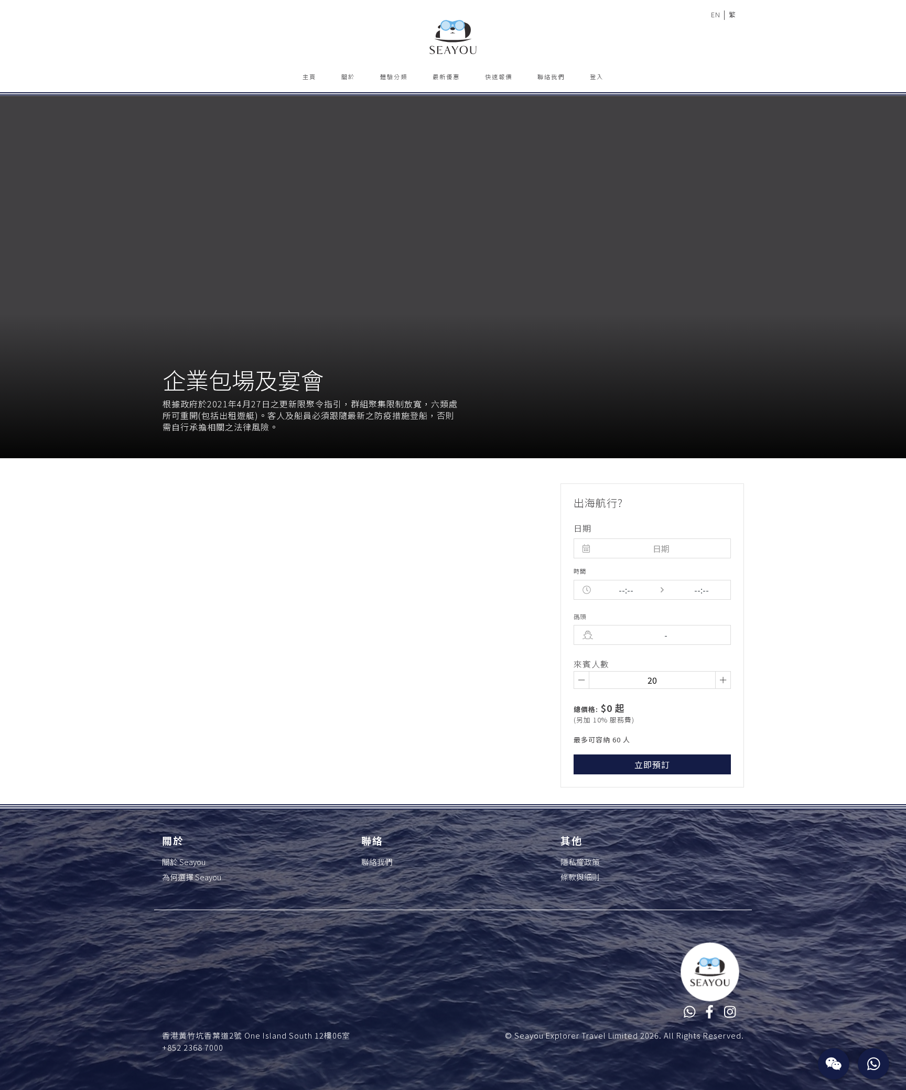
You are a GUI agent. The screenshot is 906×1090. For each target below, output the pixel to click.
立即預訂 (652, 764)
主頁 (309, 76)
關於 (348, 76)
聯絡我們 (551, 76)
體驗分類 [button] (393, 76)
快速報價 (498, 76)
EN (715, 14)
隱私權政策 (580, 861)
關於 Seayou (184, 861)
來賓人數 (591, 663)
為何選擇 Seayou (191, 876)
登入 (596, 76)
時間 (580, 571)
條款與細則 (580, 876)
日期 (582, 528)
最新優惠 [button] (446, 76)
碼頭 (580, 616)
